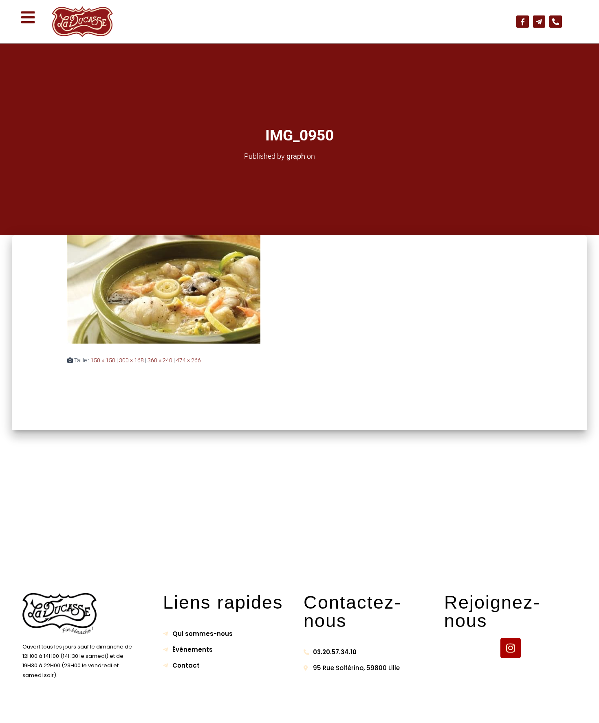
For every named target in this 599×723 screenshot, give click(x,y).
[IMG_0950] (299, 289)
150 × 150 (102, 360)
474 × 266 (188, 360)
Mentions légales (216, 709)
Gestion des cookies (378, 709)
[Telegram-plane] (539, 21)
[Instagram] (510, 648)
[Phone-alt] (555, 21)
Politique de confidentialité (294, 709)
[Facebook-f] (522, 21)
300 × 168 (131, 360)
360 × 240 (160, 360)
